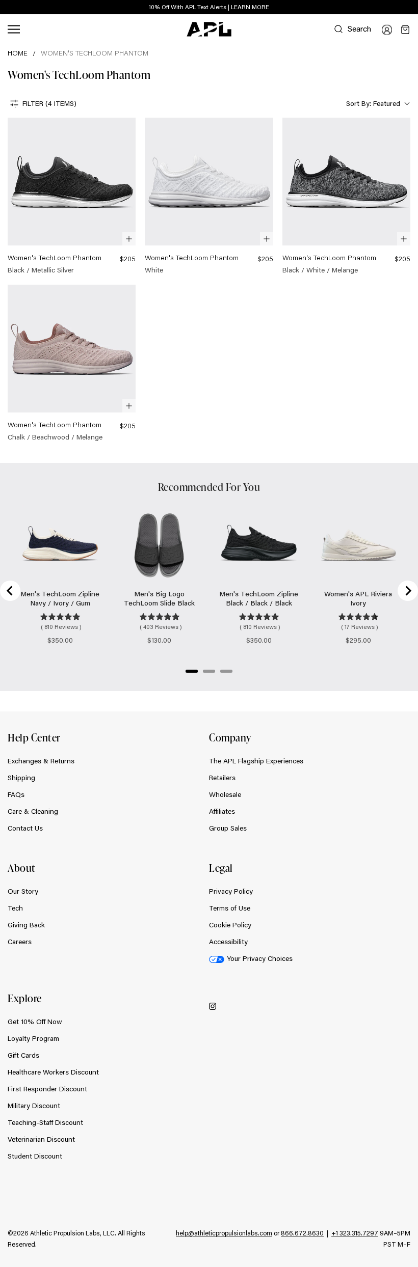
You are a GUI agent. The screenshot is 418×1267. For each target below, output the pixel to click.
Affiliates (222, 811)
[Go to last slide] (10, 591)
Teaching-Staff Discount (45, 1122)
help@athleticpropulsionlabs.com (224, 1233)
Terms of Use (229, 908)
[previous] (387, 8)
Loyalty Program (33, 1038)
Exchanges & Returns (41, 760)
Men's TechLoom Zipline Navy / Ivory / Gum (59, 598)
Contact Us (25, 828)
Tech (15, 908)
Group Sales (228, 828)
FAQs (16, 794)
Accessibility (228, 941)
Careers (20, 941)
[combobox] (377, 104)
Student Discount (35, 1156)
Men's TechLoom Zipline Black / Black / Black (258, 598)
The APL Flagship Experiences (256, 760)
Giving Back (26, 924)
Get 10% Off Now (35, 1021)
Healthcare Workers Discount (53, 1072)
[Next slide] (408, 591)
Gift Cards (23, 1055)
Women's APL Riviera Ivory (358, 598)
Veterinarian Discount (41, 1139)
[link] (72, 197)
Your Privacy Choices (260, 958)
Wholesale (225, 794)
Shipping (21, 777)
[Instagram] (212, 1005)
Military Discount (34, 1105)
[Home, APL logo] (209, 29)
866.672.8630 (302, 1233)
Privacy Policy (231, 891)
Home (18, 53)
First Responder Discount (47, 1088)
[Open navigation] (14, 29)
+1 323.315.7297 (354, 1233)
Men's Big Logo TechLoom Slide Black (159, 598)
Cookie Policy (230, 924)
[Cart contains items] (405, 29)
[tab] (192, 671)
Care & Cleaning (33, 811)
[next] (413, 8)
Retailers (222, 777)
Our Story (23, 891)
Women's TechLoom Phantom (94, 53)
